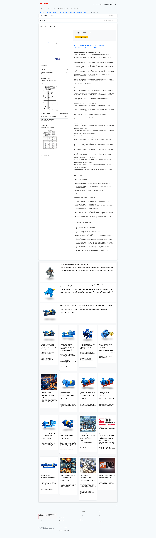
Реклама (116, 505)
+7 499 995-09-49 (98, 4)
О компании (75, 8)
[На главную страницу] (44, 3)
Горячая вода (61, 520)
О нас (40, 520)
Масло (60, 524)
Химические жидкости (63, 529)
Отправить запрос (82, 37)
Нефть (60, 521)
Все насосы (62, 513)
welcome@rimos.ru (109, 4)
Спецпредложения (63, 8)
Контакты (41, 522)
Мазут (60, 523)
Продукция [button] (52, 8)
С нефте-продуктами (63, 527)
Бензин (60, 526)
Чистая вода (61, 517)
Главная (43, 8)
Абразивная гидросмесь (64, 530)
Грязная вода (61, 518)
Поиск (81, 520)
